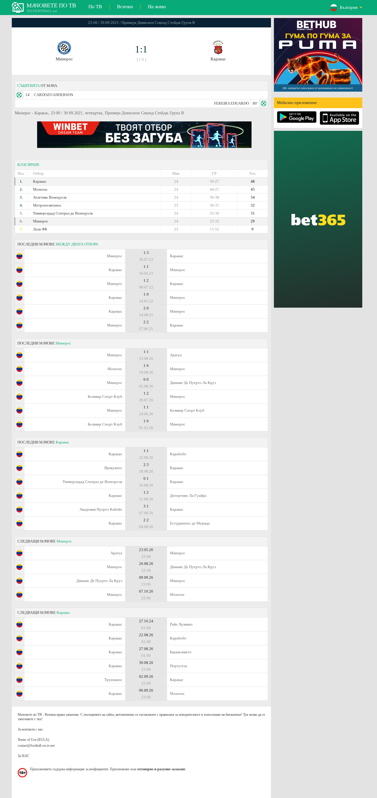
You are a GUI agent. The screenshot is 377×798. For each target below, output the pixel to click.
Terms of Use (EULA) (33, 740)
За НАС (23, 756)
